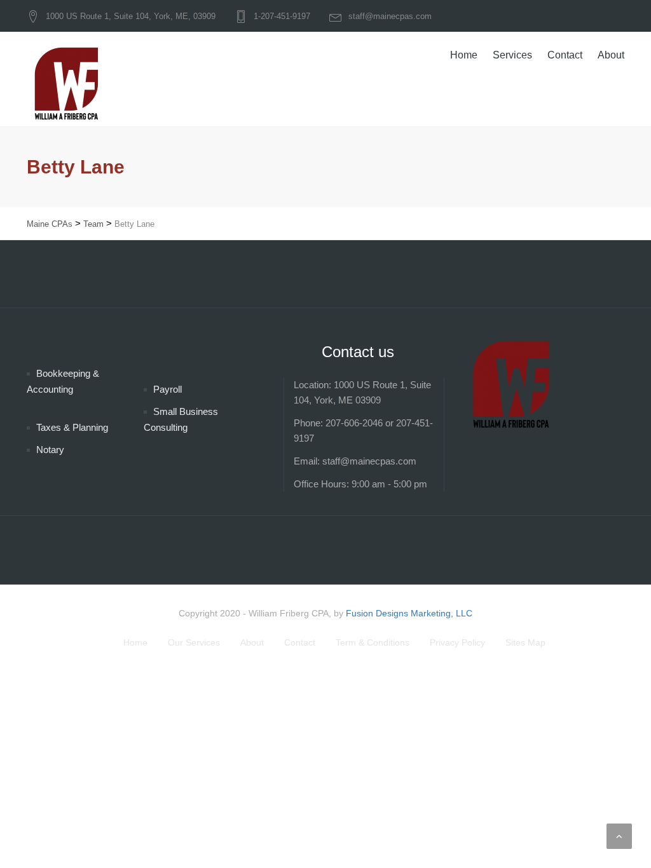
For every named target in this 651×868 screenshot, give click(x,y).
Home (463, 55)
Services (512, 55)
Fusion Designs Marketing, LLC (409, 613)
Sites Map (525, 642)
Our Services (194, 642)
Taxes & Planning (72, 427)
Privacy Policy (457, 642)
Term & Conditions (372, 642)
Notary (50, 449)
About (611, 55)
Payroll (167, 389)
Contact (564, 55)
